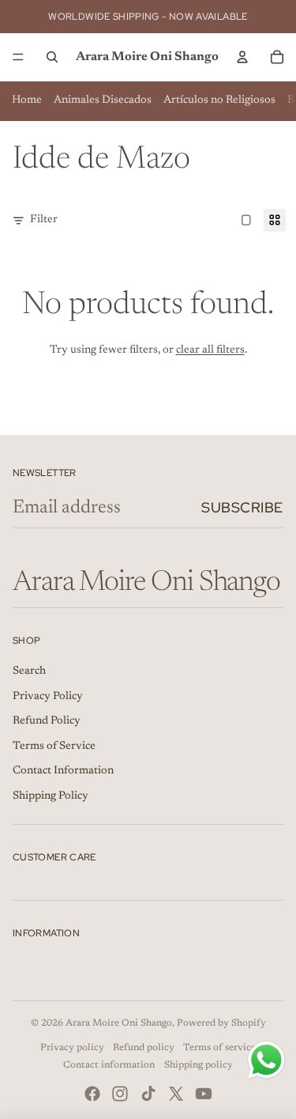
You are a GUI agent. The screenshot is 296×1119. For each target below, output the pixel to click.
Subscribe (242, 507)
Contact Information (63, 771)
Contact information (109, 1065)
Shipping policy (198, 1065)
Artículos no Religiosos (219, 100)
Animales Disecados (103, 100)
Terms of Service (54, 746)
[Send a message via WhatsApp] (266, 1060)
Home (27, 100)
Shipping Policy (50, 796)
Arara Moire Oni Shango (119, 1023)
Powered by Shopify (221, 1023)
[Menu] (18, 57)
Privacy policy (72, 1048)
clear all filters (210, 350)
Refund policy (143, 1048)
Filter (44, 219)
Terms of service (219, 1048)
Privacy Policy (48, 696)
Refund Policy (47, 721)
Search (29, 671)
